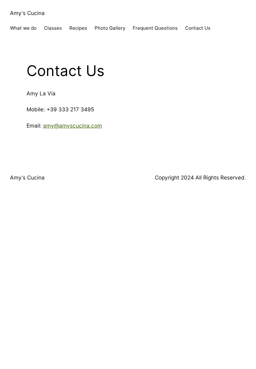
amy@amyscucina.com (72, 125)
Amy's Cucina (27, 13)
